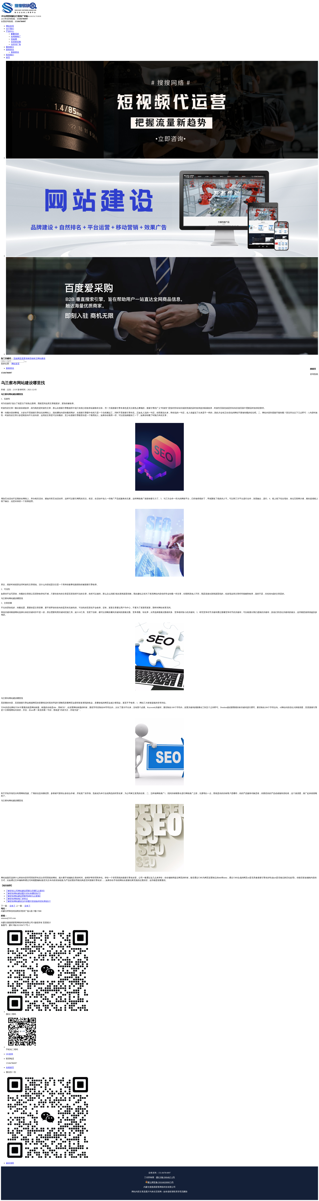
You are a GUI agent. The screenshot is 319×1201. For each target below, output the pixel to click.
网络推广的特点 (17, 899)
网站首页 (15, 364)
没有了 (12, 906)
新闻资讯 (10, 368)
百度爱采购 (24, 358)
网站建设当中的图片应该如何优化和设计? (28, 901)
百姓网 (16, 358)
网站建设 (41, 358)
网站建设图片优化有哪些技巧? (23, 893)
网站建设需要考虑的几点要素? (23, 896)
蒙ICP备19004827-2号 (165, 1177)
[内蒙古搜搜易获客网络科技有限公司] (19, 14)
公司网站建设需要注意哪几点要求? (25, 891)
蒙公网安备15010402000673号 (161, 1182)
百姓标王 (33, 358)
